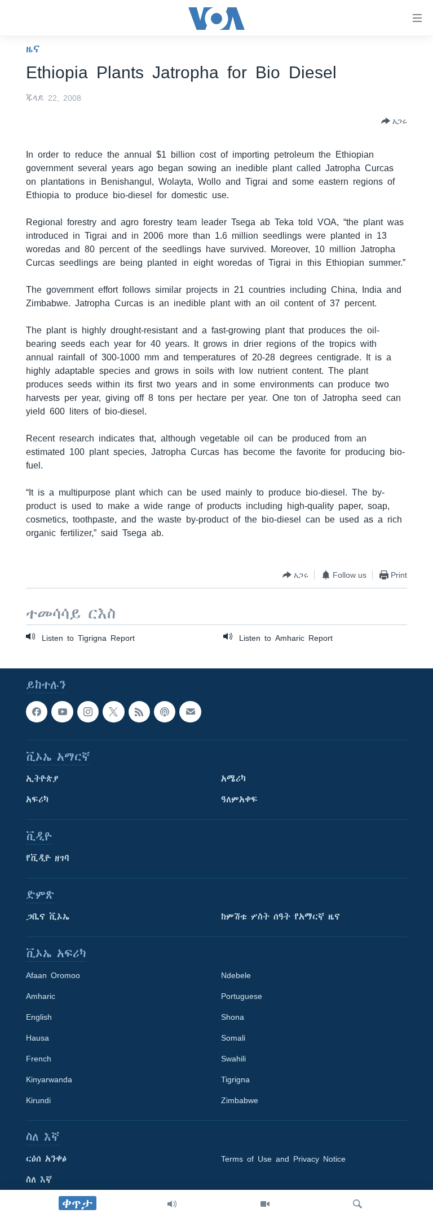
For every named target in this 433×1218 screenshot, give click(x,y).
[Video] (265, 1204)
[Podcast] (164, 711)
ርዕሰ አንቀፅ (46, 1159)
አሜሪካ (233, 779)
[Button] (394, 121)
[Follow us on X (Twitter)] (113, 711)
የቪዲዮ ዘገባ (47, 859)
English (39, 1017)
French (38, 1059)
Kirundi (38, 1101)
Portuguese (241, 997)
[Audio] (172, 1204)
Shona (232, 1017)
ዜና (33, 49)
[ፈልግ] (357, 1204)
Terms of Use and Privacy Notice (283, 1159)
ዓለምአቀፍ (239, 800)
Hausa (37, 1038)
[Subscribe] (190, 711)
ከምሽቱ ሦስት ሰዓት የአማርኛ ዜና (280, 917)
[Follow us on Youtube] (62, 711)
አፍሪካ (37, 800)
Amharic (40, 997)
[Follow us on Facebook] (36, 711)
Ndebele (236, 976)
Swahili (233, 1059)
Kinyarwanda (49, 1080)
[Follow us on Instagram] (88, 711)
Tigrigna (235, 1080)
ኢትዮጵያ (42, 779)
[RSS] (139, 711)
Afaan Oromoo (53, 976)
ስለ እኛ (39, 1180)
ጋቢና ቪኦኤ (47, 917)
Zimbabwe (239, 1101)
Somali (233, 1038)
